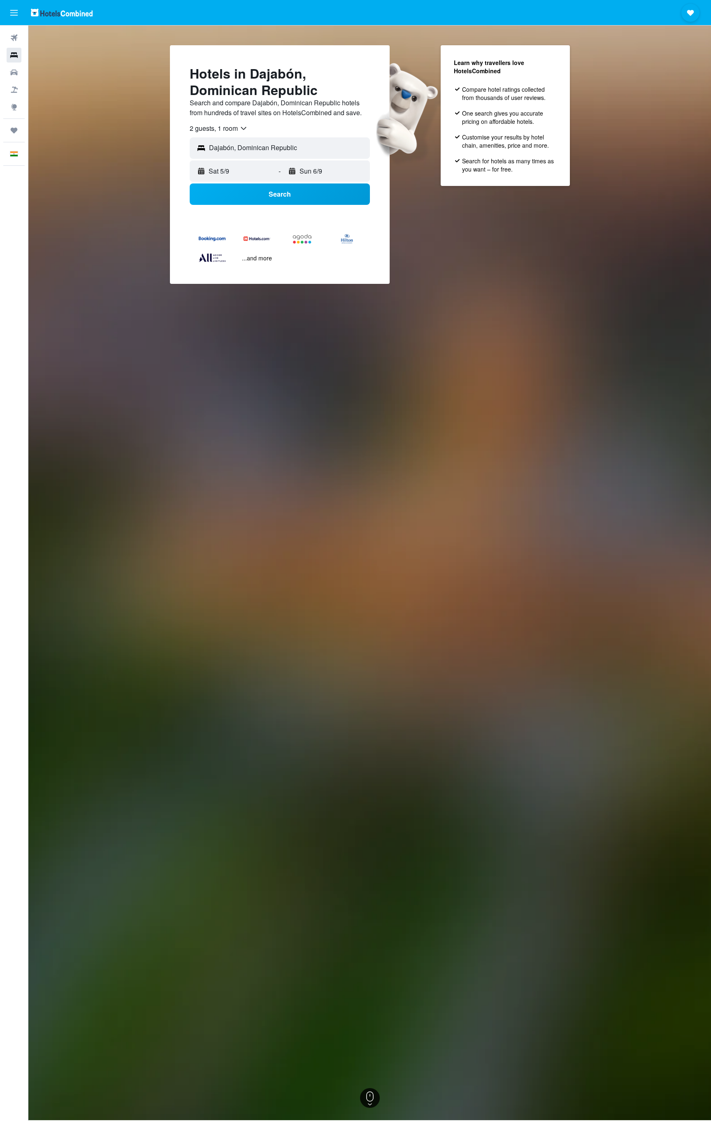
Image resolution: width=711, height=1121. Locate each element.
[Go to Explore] (14, 107)
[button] (14, 13)
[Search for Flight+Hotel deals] (14, 89)
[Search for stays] (14, 55)
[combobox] (219, 128)
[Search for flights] (14, 38)
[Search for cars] (14, 72)
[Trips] (14, 130)
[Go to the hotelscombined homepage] (62, 12)
